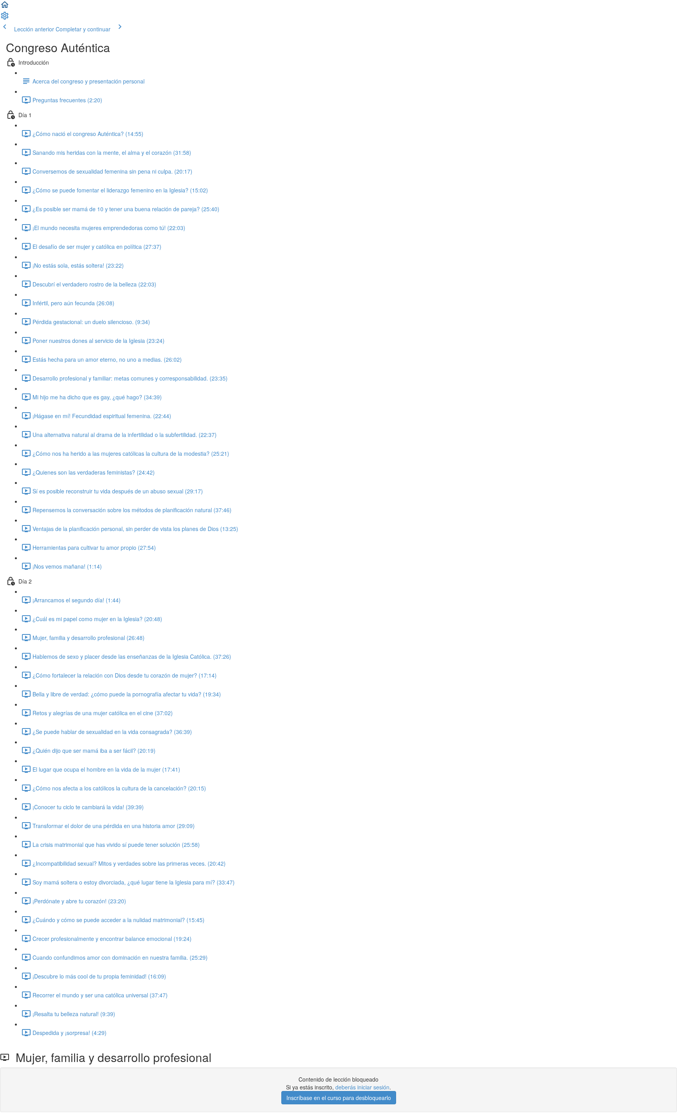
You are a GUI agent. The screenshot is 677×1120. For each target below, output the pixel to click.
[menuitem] (4, 18)
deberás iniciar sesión (362, 1087)
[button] (4, 7)
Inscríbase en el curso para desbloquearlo (338, 1098)
